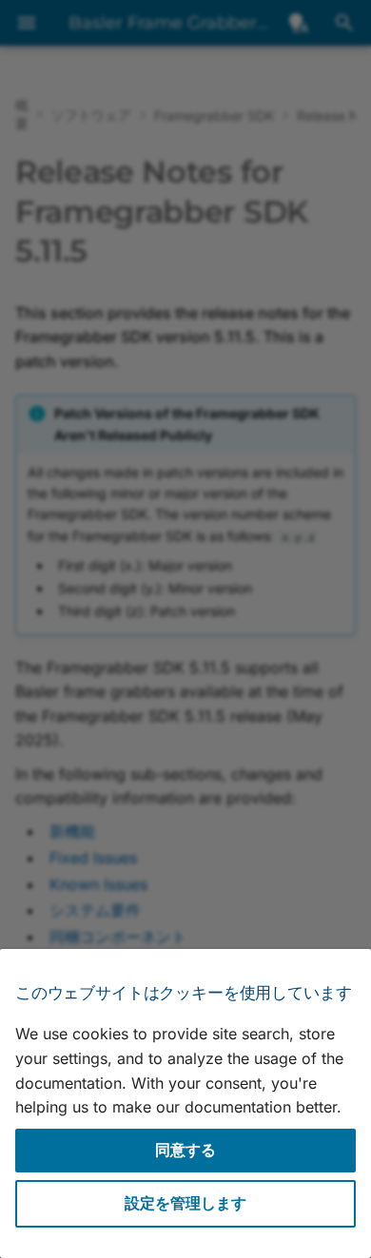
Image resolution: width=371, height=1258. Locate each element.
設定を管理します (185, 1202)
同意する (185, 1149)
